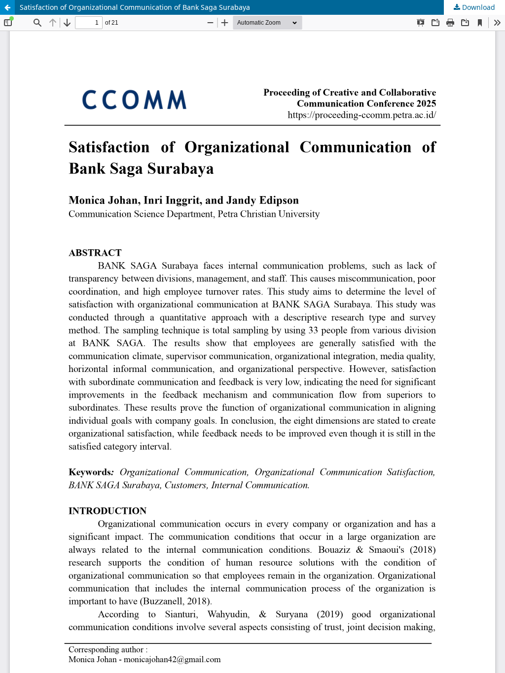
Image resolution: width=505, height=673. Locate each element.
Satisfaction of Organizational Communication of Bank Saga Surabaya (135, 7)
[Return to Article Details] (7, 7)
